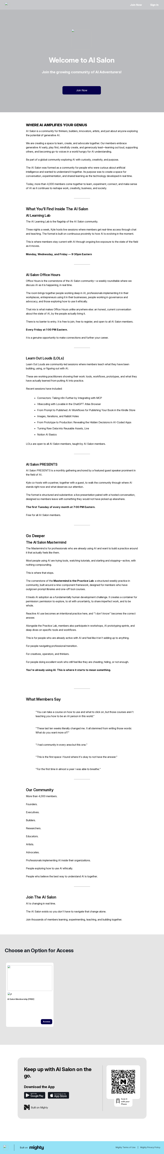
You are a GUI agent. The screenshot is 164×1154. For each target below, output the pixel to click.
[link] (29, 994)
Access (46, 1021)
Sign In (154, 4)
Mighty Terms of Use (125, 1147)
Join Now (136, 4)
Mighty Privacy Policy (150, 1147)
